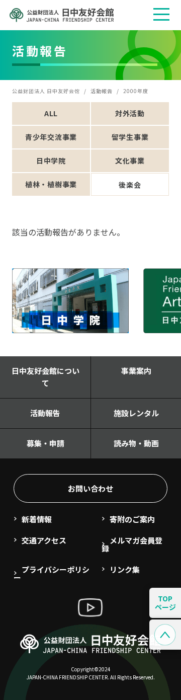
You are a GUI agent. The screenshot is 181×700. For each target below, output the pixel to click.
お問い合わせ (90, 488)
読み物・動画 (136, 443)
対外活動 (130, 113)
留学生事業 (130, 137)
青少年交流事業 (51, 137)
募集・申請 (45, 443)
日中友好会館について (45, 376)
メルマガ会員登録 (132, 544)
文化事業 (130, 160)
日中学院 (51, 160)
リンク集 (125, 569)
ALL (51, 113)
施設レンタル (136, 413)
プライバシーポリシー (51, 573)
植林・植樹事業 (51, 184)
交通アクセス (44, 540)
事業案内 (136, 370)
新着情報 (37, 519)
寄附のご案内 (132, 519)
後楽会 (130, 185)
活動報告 (45, 413)
